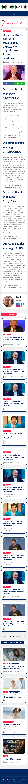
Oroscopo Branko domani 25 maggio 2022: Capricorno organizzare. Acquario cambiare (12, 23)
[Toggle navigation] (14, 13)
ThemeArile (18, 781)
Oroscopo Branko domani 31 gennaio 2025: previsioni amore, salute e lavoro (13, 489)
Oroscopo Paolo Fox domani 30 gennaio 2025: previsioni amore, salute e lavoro (13, 557)
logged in (11, 636)
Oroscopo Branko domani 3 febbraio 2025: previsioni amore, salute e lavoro (14, 403)
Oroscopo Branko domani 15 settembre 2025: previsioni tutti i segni (13, 339)
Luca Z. (7, 62)
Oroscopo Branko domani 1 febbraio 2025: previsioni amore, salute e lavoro (14, 457)
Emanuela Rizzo (9, 376)
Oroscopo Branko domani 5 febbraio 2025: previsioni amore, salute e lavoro (14, 371)
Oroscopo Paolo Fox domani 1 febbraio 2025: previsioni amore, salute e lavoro (14, 436)
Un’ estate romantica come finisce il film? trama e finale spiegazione (12, 727)
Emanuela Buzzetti (10, 441)
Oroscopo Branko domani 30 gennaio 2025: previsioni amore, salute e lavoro (13, 591)
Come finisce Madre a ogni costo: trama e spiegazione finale (14, 667)
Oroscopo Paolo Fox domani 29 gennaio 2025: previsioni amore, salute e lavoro (13, 623)
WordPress (22, 779)
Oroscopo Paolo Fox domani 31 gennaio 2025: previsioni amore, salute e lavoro (13, 523)
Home (4, 20)
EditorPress (10, 781)
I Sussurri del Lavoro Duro (12, 759)
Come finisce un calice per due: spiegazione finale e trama (13, 696)
